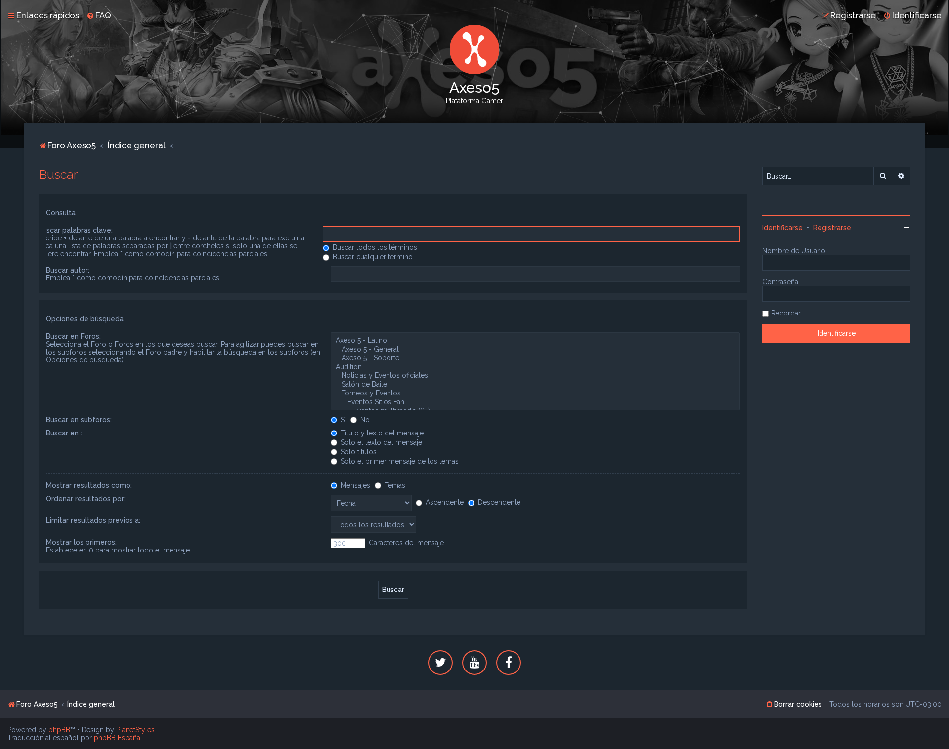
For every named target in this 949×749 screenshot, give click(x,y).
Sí (342, 420)
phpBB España (117, 738)
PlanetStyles (135, 730)
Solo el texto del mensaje (380, 442)
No (364, 420)
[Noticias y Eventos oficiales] (535, 375)
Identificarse (782, 228)
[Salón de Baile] (535, 384)
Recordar (786, 313)
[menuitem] (98, 15)
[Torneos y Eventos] (535, 393)
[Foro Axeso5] (474, 49)
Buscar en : (64, 433)
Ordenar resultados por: (86, 499)
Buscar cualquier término (372, 257)
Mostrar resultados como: (89, 485)
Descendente (498, 502)
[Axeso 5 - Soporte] (535, 358)
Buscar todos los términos (374, 247)
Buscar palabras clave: (75, 230)
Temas (394, 485)
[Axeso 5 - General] (535, 349)
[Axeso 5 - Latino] (535, 340)
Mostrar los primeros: (81, 542)
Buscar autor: (67, 270)
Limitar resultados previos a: (93, 520)
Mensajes (354, 485)
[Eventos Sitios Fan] (535, 402)
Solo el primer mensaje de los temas (399, 461)
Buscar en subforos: (79, 420)
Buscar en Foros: (73, 336)
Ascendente (444, 502)
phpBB (59, 730)
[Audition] (535, 367)
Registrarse (832, 228)
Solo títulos (358, 452)
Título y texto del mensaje (381, 433)
